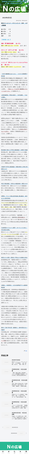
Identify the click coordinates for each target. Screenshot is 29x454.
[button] (26, 286)
